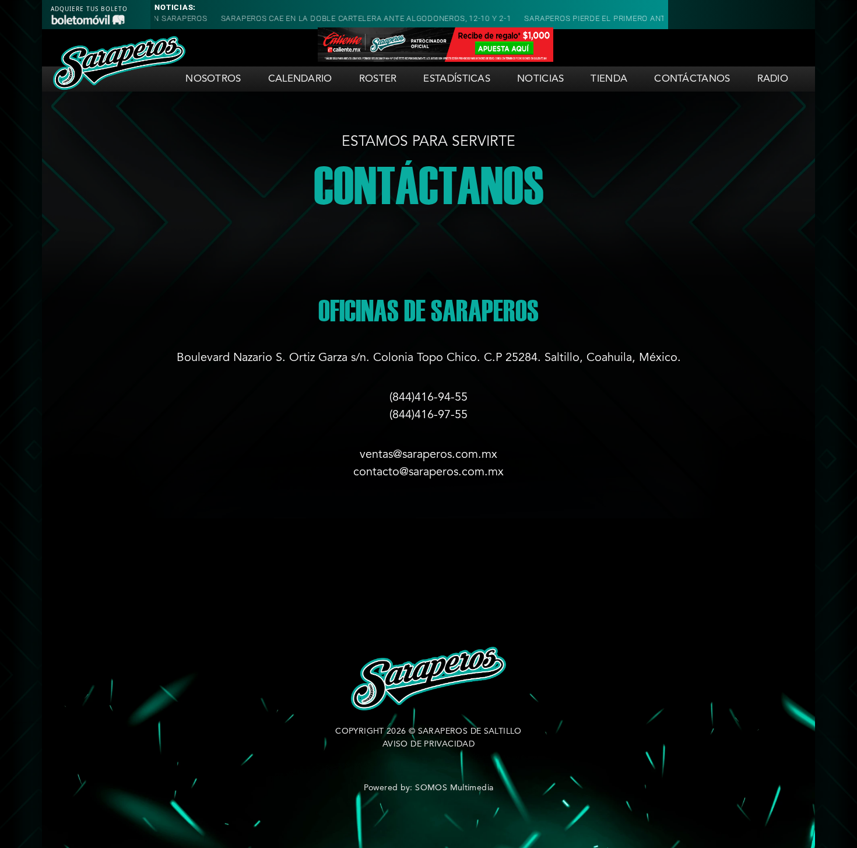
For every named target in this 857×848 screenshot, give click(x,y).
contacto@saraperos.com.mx (428, 472)
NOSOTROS (213, 79)
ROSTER (378, 79)
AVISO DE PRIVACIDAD (428, 744)
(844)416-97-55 (428, 415)
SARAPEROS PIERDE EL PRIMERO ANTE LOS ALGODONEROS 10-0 (625, 18)
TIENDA (609, 79)
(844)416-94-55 (428, 398)
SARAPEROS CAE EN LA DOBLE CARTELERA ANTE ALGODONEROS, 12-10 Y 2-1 (346, 18)
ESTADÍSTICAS (456, 79)
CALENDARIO (300, 79)
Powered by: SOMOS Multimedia (429, 788)
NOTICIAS (540, 79)
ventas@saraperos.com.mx (428, 455)
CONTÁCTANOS (692, 79)
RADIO (773, 79)
